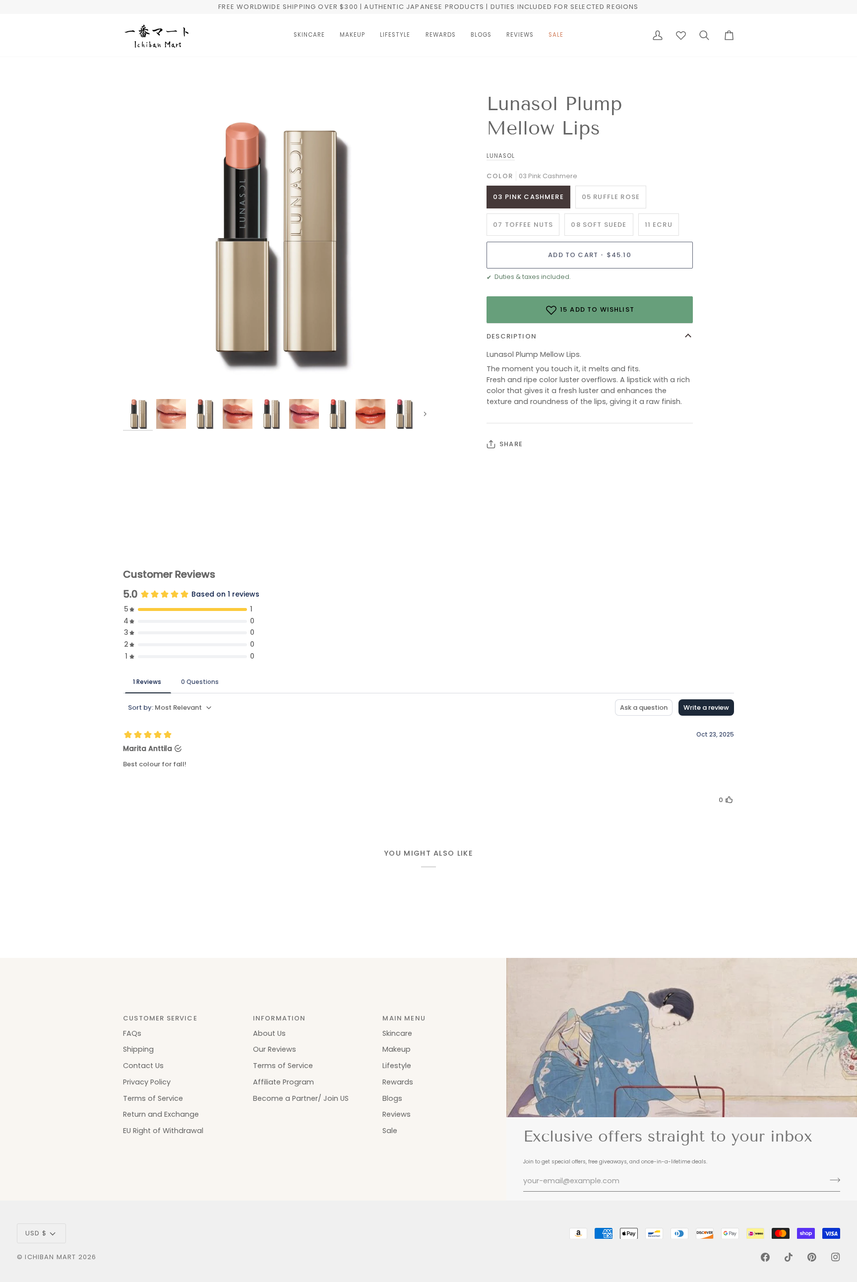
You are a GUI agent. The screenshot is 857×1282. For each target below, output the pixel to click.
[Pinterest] (811, 1257)
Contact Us (143, 1066)
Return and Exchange (161, 1114)
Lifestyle (396, 1066)
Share (511, 444)
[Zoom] (141, 379)
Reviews (396, 1114)
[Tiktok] (789, 1257)
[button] (309, 35)
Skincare (397, 1033)
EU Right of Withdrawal (163, 1131)
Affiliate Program (283, 1082)
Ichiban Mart (50, 1257)
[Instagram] (835, 1257)
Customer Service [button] (160, 1018)
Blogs (392, 1098)
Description (512, 336)
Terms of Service (153, 1098)
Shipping (138, 1049)
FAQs (132, 1033)
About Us (269, 1033)
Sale (389, 1131)
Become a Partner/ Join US (301, 1098)
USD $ (36, 1233)
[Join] (832, 1180)
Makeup (396, 1049)
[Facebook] (765, 1257)
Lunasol (501, 156)
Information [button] (279, 1018)
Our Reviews (274, 1049)
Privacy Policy (147, 1082)
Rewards (397, 1082)
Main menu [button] (404, 1018)
